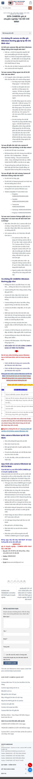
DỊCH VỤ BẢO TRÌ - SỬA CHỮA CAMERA (13, 12)
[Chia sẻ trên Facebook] (11, 581)
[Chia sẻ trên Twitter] (14, 581)
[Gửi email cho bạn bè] (18, 581)
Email (5, 639)
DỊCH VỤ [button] (3, 773)
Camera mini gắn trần (7, 704)
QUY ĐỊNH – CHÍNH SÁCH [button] (8, 764)
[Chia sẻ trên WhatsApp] (8, 581)
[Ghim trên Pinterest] (21, 581)
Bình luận (6, 616)
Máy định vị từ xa (6, 691)
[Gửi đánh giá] (30, 8)
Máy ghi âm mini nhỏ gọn (8, 694)
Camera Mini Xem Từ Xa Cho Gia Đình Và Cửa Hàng (15, 683)
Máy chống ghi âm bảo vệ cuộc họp (12, 697)
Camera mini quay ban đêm (9, 707)
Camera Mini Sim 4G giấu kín (10, 710)
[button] (2, 3)
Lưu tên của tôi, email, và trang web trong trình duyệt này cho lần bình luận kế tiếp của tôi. (15, 657)
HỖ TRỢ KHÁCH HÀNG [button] (8, 769)
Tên (4, 631)
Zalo (30, 770)
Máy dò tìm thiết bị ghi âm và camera (12, 700)
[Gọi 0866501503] (30, 765)
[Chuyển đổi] (31, 688)
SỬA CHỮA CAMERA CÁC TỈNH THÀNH (19, 13)
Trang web (6, 646)
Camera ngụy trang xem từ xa (10, 687)
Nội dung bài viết (8, 33)
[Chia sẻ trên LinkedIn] (24, 581)
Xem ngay (22, 724)
